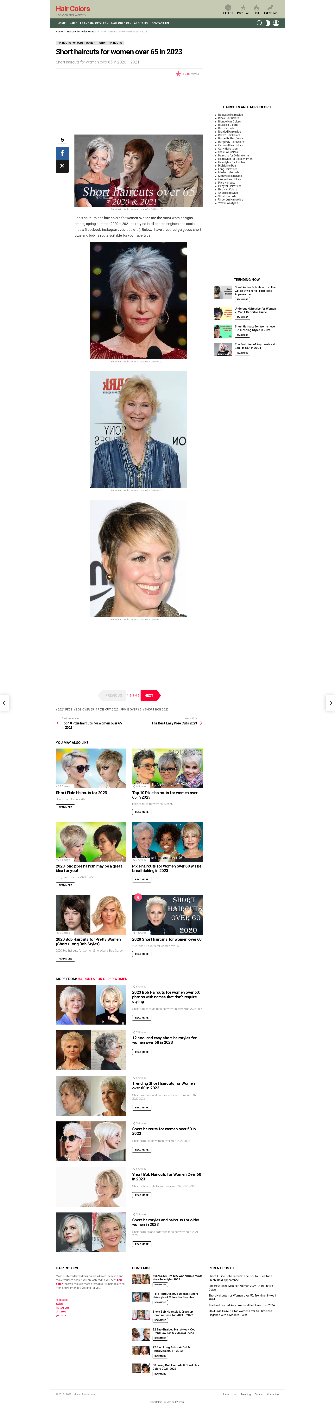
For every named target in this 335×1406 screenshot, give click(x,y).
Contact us (273, 1394)
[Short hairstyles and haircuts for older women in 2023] (91, 1232)
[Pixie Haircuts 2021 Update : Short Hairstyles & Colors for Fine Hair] (141, 1297)
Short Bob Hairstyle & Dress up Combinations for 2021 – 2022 (173, 1313)
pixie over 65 (131, 709)
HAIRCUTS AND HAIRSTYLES (87, 23)
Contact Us (160, 23)
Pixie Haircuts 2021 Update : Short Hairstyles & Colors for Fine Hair (175, 1295)
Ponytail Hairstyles (230, 186)
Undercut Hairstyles (230, 199)
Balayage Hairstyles (230, 114)
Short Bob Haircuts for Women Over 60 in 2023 (166, 1176)
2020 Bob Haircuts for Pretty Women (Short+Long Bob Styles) (88, 941)
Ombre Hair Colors (229, 179)
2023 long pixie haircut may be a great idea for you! (89, 868)
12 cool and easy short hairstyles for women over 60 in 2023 (164, 1040)
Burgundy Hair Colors (231, 141)
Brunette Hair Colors (230, 138)
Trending (270, 13)
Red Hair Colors (227, 189)
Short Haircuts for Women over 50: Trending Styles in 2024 (255, 328)
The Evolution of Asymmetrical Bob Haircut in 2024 (255, 346)
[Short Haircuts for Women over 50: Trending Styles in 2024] (223, 331)
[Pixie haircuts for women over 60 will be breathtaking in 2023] (167, 842)
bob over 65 (85, 709)
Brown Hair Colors (229, 135)
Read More (65, 807)
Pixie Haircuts (226, 182)
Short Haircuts (227, 196)
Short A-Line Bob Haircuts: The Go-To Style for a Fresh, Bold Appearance (255, 291)
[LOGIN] (276, 23)
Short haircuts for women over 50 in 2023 (164, 1131)
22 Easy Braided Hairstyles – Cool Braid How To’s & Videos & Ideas (174, 1331)
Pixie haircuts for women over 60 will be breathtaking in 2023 (166, 868)
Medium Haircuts (229, 172)
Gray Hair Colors (228, 152)
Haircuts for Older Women (103, 979)
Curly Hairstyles (228, 148)
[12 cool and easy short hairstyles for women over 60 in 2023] (91, 1050)
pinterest (61, 1311)
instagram (62, 1307)
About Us (141, 23)
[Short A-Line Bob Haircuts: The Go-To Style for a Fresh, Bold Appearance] (223, 292)
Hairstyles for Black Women (235, 158)
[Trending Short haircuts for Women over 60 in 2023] (91, 1096)
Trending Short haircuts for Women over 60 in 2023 (163, 1085)
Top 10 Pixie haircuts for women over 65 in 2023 (165, 795)
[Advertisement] (129, 107)
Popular (243, 13)
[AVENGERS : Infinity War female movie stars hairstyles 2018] (141, 1279)
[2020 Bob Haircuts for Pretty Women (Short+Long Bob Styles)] (91, 915)
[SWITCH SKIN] (268, 23)
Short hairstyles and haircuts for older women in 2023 (165, 1222)
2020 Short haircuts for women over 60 (167, 939)
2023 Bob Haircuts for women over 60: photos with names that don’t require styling (166, 997)
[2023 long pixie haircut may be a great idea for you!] (91, 842)
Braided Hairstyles (229, 131)
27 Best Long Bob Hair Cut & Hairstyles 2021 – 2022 (171, 1349)
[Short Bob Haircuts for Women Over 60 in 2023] (91, 1187)
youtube (61, 1315)
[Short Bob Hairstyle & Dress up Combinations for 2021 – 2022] (141, 1315)
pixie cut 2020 (108, 709)
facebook (62, 1299)
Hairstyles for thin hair (232, 162)
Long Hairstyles (227, 169)
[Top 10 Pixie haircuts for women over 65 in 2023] (167, 768)
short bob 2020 (157, 709)
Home (62, 23)
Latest (228, 13)
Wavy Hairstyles (228, 203)
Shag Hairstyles (228, 192)
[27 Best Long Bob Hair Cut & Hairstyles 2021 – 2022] (141, 1351)
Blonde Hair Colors (229, 121)
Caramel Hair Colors (230, 145)
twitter (60, 1303)
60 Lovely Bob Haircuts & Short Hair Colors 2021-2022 (176, 1366)
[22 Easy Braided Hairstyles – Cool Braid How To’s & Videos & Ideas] (141, 1334)
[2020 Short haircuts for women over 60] (167, 915)
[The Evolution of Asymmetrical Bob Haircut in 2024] (223, 349)
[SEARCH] (260, 23)
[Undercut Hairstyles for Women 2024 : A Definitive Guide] (223, 313)
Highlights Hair (227, 165)
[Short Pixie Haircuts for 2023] (91, 768)
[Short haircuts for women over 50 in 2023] (91, 1141)
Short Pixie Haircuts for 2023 (81, 792)
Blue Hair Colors (228, 124)
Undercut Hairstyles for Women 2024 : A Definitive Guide (255, 310)
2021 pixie (65, 709)
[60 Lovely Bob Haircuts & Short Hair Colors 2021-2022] (141, 1368)
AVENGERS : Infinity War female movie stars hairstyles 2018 (177, 1277)
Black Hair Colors (228, 118)
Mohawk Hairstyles (230, 175)
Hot (256, 13)
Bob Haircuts (226, 128)
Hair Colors (73, 8)
